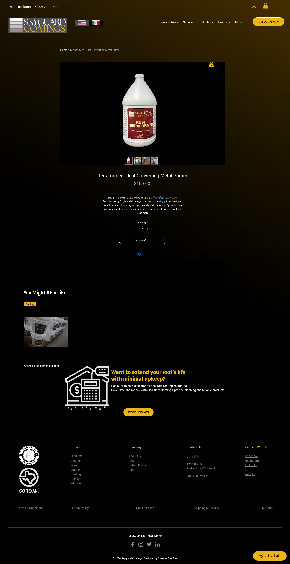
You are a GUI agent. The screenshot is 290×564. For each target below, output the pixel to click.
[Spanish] (96, 23)
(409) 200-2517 (197, 476)
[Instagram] (141, 544)
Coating (76, 474)
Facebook (251, 456)
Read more (142, 213)
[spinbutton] (142, 229)
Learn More (171, 198)
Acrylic (74, 478)
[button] (265, 5)
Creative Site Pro (167, 558)
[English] (82, 23)
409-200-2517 (47, 7)
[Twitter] (149, 544)
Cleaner (76, 460)
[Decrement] (137, 229)
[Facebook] (132, 544)
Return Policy (137, 465)
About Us (135, 456)
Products (76, 456)
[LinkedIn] (157, 544)
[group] (145, 335)
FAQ (131, 460)
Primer (75, 465)
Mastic (75, 469)
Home (63, 50)
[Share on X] (146, 254)
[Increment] (148, 229)
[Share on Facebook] (139, 254)
